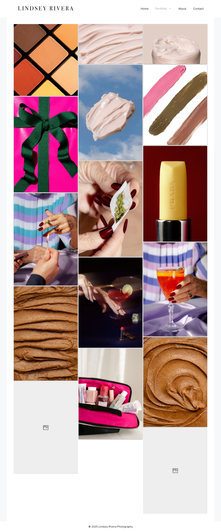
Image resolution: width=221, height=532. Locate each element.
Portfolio (161, 8)
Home (144, 8)
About (182, 8)
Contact (198, 8)
